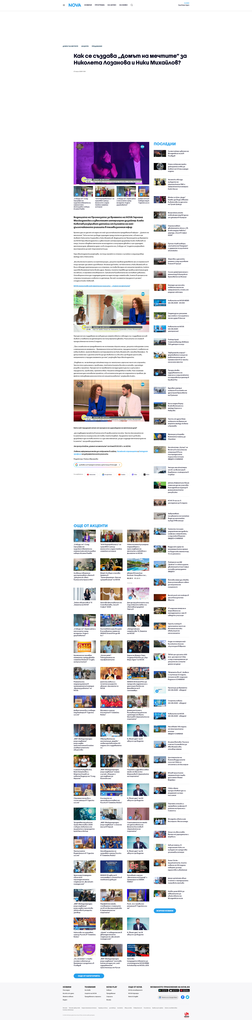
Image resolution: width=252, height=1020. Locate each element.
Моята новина (68, 996)
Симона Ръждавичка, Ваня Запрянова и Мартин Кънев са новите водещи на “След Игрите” (84, 774)
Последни (66, 990)
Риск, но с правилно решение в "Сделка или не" (137, 906)
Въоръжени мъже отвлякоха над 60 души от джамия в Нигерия (178, 215)
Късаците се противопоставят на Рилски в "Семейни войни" (111, 800)
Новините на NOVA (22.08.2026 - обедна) (177, 715)
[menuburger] (64, 5)
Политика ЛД (147, 1007)
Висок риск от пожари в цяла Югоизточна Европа (178, 597)
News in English (133, 996)
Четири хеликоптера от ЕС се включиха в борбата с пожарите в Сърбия (178, 470)
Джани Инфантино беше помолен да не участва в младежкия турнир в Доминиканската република (178, 487)
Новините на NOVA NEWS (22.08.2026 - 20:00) (178, 302)
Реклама (65, 1007)
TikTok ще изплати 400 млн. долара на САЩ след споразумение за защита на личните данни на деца (178, 659)
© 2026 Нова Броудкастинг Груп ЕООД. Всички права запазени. (79, 1015)
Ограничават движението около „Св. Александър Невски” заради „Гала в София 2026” (178, 230)
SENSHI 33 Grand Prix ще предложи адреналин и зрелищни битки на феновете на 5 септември (137, 686)
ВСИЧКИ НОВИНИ (165, 911)
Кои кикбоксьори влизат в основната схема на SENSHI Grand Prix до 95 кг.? (111, 632)
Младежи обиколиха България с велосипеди (178, 820)
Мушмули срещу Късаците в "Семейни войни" (109, 712)
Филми (108, 1000)
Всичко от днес (68, 993)
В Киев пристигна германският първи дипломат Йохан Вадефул (176, 776)
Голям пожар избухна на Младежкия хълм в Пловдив (178, 153)
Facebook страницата (127, 451)
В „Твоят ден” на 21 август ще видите (135, 740)
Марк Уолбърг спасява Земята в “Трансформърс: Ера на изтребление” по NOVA (110, 576)
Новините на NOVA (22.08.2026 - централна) (176, 329)
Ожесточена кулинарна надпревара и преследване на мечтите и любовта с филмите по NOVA (137, 548)
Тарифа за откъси (103, 1007)
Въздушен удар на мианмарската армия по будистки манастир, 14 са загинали (178, 550)
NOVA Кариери (133, 993)
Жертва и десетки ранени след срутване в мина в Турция (178, 261)
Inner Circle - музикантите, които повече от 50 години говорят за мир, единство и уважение (177, 865)
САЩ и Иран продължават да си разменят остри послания (177, 791)
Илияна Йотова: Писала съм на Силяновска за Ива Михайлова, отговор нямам (178, 745)
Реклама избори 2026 (74, 1007)
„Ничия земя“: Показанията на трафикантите (107, 657)
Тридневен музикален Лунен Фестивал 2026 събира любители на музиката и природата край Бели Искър (84, 826)
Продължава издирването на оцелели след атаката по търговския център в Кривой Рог (178, 375)
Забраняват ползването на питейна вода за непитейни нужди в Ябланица (178, 517)
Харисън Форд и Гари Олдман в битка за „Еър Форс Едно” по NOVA (137, 657)
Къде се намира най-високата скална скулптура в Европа (177, 644)
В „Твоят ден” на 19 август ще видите (135, 852)
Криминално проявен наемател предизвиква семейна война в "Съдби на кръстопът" (84, 658)
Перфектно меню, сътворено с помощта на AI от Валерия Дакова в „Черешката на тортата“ (111, 908)
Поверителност (137, 1007)
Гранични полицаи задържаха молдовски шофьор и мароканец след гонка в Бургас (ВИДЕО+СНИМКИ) (178, 533)
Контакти (120, 1007)
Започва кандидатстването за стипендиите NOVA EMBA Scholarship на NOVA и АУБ (138, 962)
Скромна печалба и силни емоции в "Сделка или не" (84, 800)
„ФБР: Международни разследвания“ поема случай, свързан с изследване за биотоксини (110, 774)
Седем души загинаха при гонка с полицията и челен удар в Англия (178, 315)
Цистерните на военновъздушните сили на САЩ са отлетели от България (178, 760)
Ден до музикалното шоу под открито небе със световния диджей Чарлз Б (138, 606)
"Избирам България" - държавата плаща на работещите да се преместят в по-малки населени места (178, 357)
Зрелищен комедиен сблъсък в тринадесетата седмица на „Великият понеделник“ (83, 879)
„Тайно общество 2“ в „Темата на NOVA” (83, 604)
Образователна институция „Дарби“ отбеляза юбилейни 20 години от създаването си (111, 743)
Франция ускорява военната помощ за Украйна (177, 436)
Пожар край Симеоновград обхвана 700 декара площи (178, 342)
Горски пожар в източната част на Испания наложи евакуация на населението (176, 628)
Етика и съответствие (171, 1007)
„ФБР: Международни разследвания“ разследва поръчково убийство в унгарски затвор (83, 908)
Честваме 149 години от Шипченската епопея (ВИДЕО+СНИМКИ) (177, 730)
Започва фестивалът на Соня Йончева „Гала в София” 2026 (111, 605)
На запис (111, 5)
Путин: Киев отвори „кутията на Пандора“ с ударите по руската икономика (178, 247)
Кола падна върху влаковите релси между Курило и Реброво (175, 407)
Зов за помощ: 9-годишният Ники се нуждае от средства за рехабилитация (177, 848)
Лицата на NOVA (91, 993)
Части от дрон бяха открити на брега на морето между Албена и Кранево (178, 422)
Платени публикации (68, 1009)
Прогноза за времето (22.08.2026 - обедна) (177, 689)
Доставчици (112, 1007)
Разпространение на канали (89, 1007)
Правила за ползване (157, 1007)
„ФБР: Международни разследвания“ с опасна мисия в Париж (111, 824)
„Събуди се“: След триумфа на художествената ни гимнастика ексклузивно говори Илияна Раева (85, 548)
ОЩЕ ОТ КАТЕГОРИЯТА (89, 976)
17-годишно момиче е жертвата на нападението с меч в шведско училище (177, 611)
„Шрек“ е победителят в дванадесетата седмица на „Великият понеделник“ (111, 935)
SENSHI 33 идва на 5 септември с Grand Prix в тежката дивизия (111, 877)
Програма (100, 5)
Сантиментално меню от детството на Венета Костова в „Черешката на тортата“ (137, 826)
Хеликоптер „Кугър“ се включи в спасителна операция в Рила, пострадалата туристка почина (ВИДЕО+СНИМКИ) (178, 453)
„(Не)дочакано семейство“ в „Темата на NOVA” (137, 631)
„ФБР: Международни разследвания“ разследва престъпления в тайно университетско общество (84, 744)
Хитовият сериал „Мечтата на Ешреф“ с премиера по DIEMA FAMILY (137, 878)
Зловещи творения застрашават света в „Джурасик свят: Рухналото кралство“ (84, 576)
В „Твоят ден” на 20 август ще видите (135, 799)
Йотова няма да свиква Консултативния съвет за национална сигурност (178, 583)
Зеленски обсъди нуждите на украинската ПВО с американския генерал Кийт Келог (178, 184)
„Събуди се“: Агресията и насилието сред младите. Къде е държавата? (85, 632)
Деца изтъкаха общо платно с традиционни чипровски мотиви (178, 880)
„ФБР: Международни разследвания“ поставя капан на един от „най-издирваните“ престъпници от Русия (111, 963)
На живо (123, 5)
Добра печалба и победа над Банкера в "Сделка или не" (84, 712)
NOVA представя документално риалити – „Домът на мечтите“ (102, 286)
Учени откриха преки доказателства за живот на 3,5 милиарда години (178, 167)
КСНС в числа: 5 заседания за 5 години (177, 502)
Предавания (110, 993)
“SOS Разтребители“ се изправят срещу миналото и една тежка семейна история (111, 547)
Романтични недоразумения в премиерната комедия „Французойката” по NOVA (84, 686)
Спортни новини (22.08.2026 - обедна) (177, 702)
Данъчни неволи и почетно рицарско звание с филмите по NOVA (109, 685)
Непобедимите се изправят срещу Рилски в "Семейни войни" (110, 853)
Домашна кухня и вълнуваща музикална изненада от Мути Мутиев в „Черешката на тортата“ (138, 714)
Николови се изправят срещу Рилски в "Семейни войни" (85, 934)
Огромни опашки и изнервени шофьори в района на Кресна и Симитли (177, 807)
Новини (88, 5)
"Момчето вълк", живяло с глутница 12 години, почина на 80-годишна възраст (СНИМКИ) (178, 675)
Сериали (109, 996)
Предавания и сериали (93, 996)
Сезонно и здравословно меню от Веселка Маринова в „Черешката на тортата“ (138, 773)
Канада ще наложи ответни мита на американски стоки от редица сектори (178, 288)
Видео (65, 1000)
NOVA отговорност (135, 990)
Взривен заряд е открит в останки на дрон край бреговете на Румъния (177, 391)
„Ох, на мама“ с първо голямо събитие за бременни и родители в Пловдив (84, 962)
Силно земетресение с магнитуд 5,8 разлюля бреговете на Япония (178, 274)
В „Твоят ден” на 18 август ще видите (135, 933)
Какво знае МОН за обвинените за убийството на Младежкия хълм (176, 894)
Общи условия (128, 1007)
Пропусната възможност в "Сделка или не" (84, 853)
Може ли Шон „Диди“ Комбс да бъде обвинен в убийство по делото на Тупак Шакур (178, 200)
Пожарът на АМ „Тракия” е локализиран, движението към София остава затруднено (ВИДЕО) (178, 566)
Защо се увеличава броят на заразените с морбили (178, 834)
